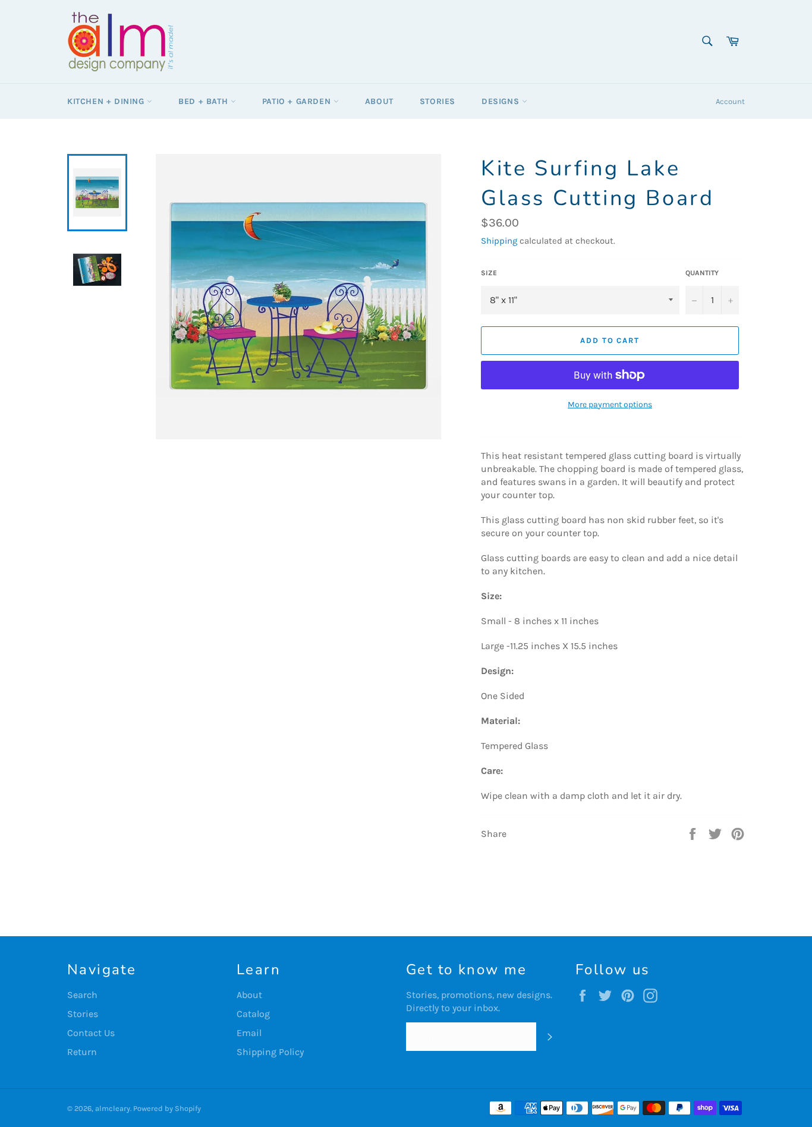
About (379, 101)
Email (249, 1032)
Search (82, 994)
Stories (437, 101)
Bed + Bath (204, 101)
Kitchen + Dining (107, 101)
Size (489, 273)
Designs (501, 101)
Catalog (253, 1013)
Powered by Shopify (167, 1108)
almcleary (112, 1108)
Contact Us (91, 1032)
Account (730, 101)
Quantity (702, 273)
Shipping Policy (270, 1051)
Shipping (499, 240)
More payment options (610, 404)
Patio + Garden (297, 101)
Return (82, 1051)
